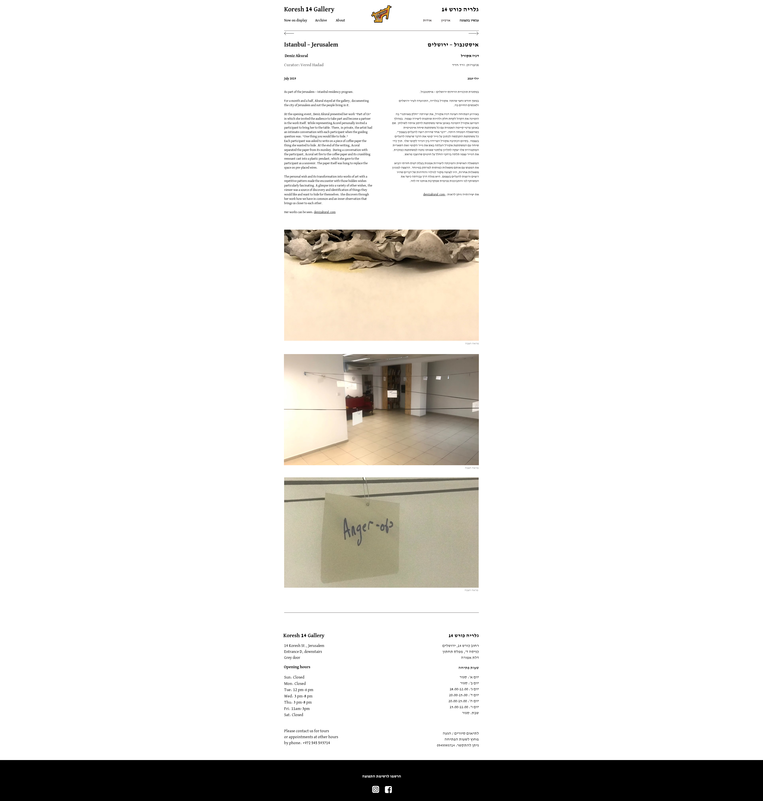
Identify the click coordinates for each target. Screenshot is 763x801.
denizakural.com (325, 212)
